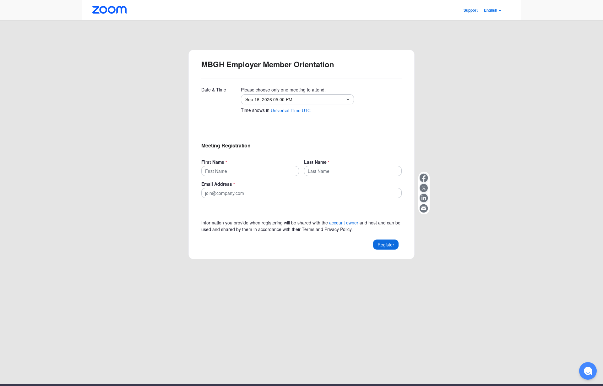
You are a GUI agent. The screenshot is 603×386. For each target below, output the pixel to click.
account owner (343, 222)
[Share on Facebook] (424, 178)
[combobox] (294, 99)
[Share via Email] (424, 208)
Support (471, 10)
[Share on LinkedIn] (424, 198)
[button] (492, 10)
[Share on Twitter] (424, 188)
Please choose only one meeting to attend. (283, 89)
